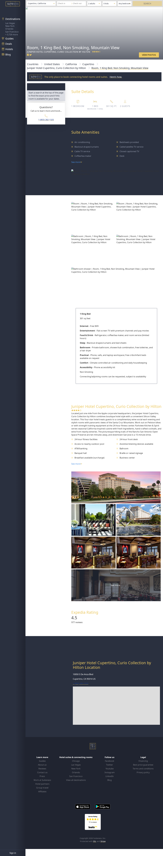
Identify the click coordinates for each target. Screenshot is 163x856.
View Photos (149, 55)
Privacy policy (143, 772)
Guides (42, 761)
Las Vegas (10, 23)
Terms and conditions (143, 768)
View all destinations (76, 780)
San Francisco (12, 31)
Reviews (42, 768)
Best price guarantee (143, 764)
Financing (143, 761)
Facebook (109, 761)
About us (42, 764)
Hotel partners (42, 783)
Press (42, 776)
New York (10, 26)
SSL (94, 841)
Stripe (103, 841)
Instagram (110, 772)
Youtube (110, 768)
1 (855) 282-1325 (46, 119)
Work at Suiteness (42, 780)
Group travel (42, 787)
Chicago (76, 761)
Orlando (9, 28)
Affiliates (42, 791)
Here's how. (116, 76)
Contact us (42, 772)
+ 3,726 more (11, 34)
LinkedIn (109, 776)
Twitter (109, 764)
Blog (109, 780)
